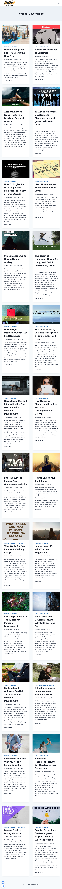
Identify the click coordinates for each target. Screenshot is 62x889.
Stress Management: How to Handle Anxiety (15, 259)
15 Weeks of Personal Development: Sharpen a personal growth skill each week (46, 118)
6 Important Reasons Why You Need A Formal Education (15, 761)
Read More (8, 80)
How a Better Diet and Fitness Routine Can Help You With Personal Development (15, 407)
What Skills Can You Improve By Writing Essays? (14, 549)
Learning (20, 543)
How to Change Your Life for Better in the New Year (14, 52)
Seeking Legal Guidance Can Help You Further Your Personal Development (14, 694)
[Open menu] (58, 3)
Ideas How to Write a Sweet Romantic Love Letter (46, 187)
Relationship (21, 827)
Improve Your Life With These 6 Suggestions (44, 549)
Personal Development (10, 46)
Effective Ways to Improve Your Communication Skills (15, 481)
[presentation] (15, 34)
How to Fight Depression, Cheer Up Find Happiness (15, 332)
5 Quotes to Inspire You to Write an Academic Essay (45, 691)
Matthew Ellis (9, 59)
